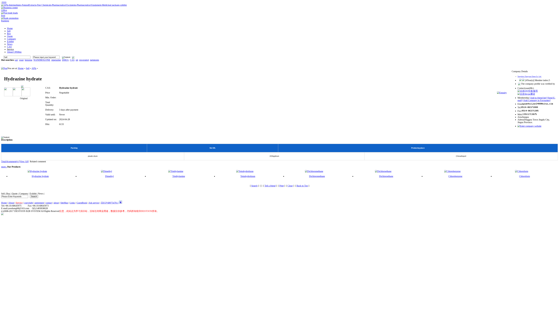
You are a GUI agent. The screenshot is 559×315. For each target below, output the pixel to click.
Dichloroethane (386, 176)
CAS (72, 60)
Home (21, 68)
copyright (28, 203)
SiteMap (64, 203)
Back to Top (302, 185)
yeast (21, 60)
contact (49, 203)
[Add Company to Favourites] (536, 100)
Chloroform (524, 176)
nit (77, 60)
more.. (4, 167)
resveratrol (84, 60)
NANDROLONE (41, 60)
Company (23, 193)
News (40, 193)
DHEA (65, 60)
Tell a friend (270, 185)
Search (254, 185)
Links (72, 203)
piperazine (56, 60)
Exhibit (33, 193)
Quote (14, 193)
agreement (39, 203)
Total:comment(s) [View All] (15, 161)
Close (290, 185)
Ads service (94, 203)
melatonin (94, 60)
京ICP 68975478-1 (109, 203)
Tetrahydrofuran (247, 176)
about (56, 203)
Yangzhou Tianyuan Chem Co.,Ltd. (530, 76)
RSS (4, 2)
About (11, 203)
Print (281, 185)
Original (23, 98)
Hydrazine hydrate (40, 176)
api (16, 60)
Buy (8, 193)
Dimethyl (109, 176)
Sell (27, 68)
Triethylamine (178, 176)
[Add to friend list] (538, 98)
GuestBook (82, 203)
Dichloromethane (317, 176)
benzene (28, 60)
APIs (34, 68)
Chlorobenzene (455, 176)
